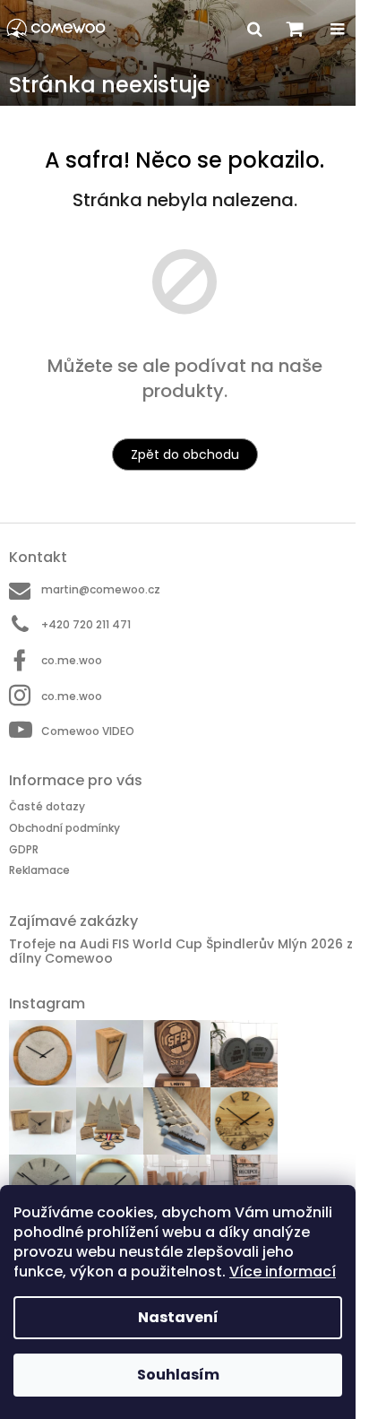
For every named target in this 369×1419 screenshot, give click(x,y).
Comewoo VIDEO (87, 731)
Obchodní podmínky (64, 827)
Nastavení (178, 1317)
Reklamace (39, 870)
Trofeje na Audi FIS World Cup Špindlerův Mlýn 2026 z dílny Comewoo (181, 951)
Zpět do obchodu (185, 454)
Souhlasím (178, 1374)
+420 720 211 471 (86, 624)
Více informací (282, 1271)
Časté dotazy (47, 806)
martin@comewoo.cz (100, 589)
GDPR (24, 849)
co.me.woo (71, 660)
